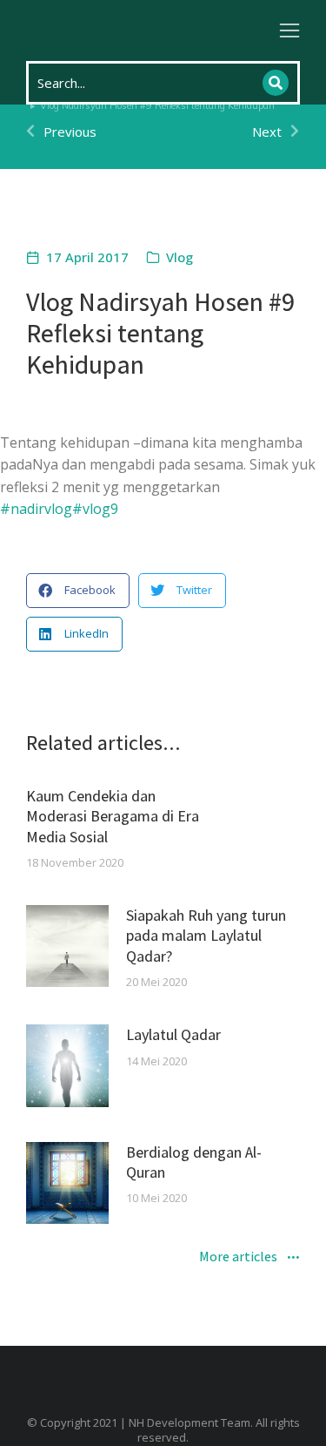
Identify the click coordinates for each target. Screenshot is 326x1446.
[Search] (276, 83)
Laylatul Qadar (173, 1034)
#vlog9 (95, 508)
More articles (238, 1258)
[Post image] (67, 946)
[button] (289, 30)
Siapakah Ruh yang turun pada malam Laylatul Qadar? (206, 935)
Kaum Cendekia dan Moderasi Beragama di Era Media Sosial (112, 816)
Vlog (179, 257)
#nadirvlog (36, 508)
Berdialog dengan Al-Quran (194, 1162)
